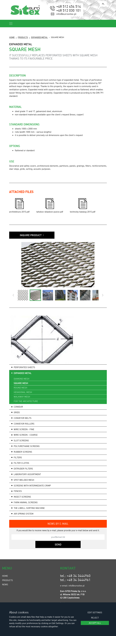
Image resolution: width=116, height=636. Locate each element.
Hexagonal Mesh (23, 392)
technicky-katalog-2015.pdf (82, 211)
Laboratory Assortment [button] (27, 474)
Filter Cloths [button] (21, 462)
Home (12, 37)
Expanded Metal (39, 37)
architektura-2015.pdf (19, 211)
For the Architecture (26, 401)
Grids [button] (17, 412)
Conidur (18, 406)
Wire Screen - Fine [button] (24, 429)
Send (58, 544)
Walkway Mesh (22, 396)
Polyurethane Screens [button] (27, 446)
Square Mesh (21, 383)
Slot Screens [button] (21, 440)
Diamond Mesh (21, 378)
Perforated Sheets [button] (24, 367)
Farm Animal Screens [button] (26, 502)
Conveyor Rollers (24, 423)
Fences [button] (18, 491)
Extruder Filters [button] (23, 468)
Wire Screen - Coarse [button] (26, 434)
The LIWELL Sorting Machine (29, 508)
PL (103, 3)
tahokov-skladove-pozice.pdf (49, 211)
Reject (95, 617)
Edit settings (95, 612)
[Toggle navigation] (11, 23)
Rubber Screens (23, 451)
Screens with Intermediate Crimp (32, 485)
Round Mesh (20, 387)
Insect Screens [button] (22, 496)
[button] (13, 295)
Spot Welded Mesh (24, 479)
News (5, 584)
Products (23, 37)
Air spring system (23, 513)
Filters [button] (18, 457)
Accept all (95, 622)
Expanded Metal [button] (23, 373)
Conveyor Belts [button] (22, 418)
